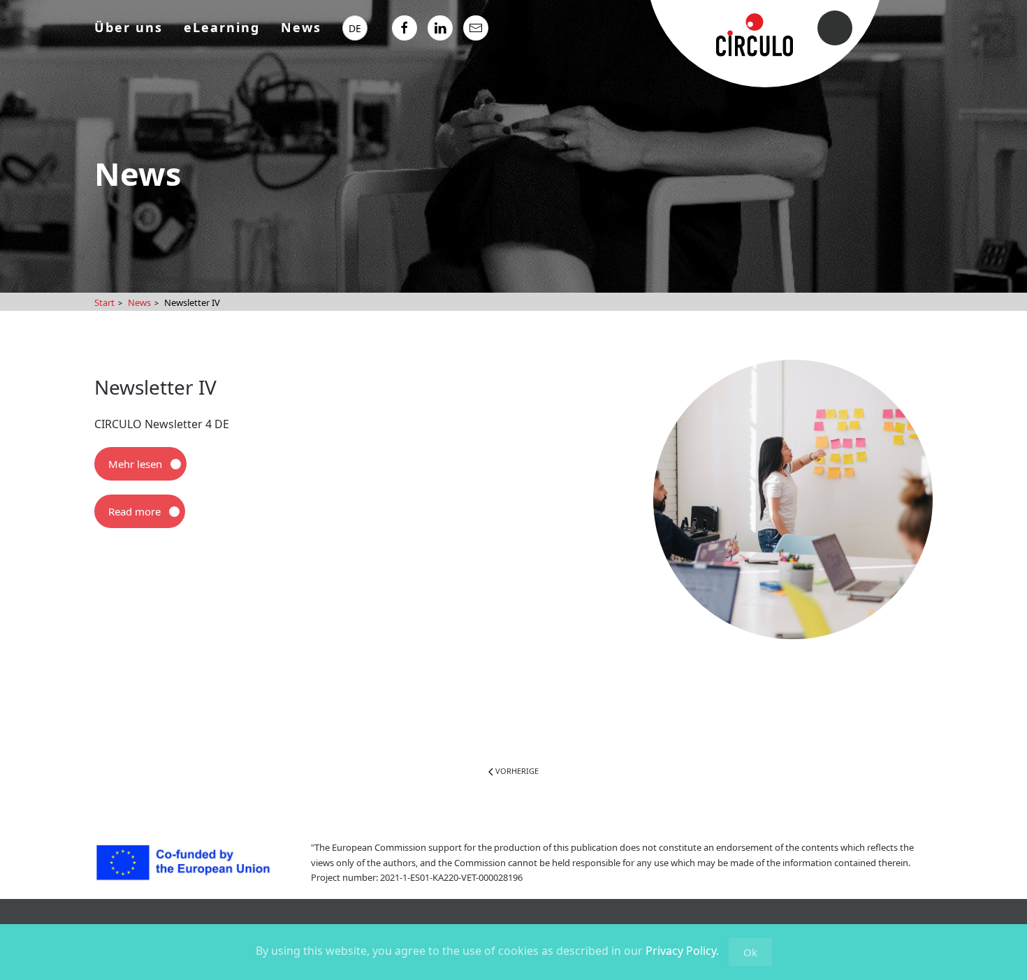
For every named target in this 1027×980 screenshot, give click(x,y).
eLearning (222, 27)
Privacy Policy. (682, 950)
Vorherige (516, 771)
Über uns (128, 27)
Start (104, 302)
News (301, 27)
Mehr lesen (135, 464)
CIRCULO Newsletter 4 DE (161, 424)
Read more (134, 511)
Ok (750, 952)
